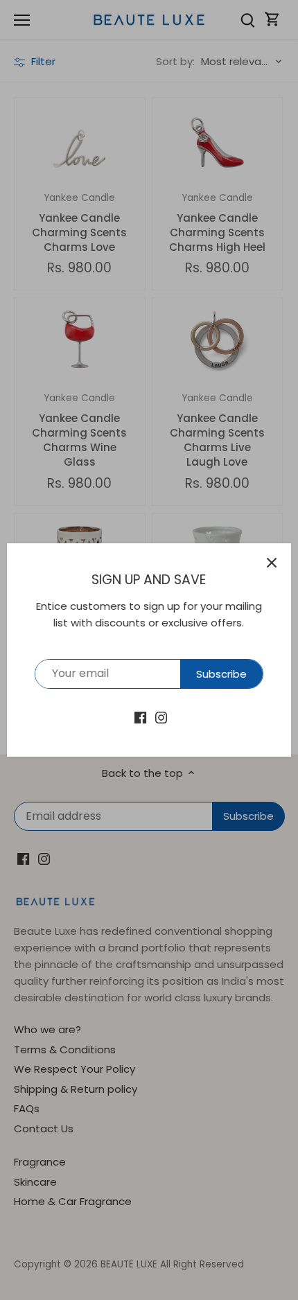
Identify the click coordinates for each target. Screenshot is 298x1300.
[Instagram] (161, 717)
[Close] (271, 562)
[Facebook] (140, 717)
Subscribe (221, 674)
